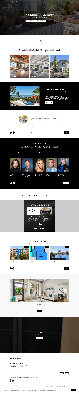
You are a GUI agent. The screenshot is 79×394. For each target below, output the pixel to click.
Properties (39, 2)
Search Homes (47, 2)
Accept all (73, 389)
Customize (67, 389)
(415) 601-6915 (61, 2)
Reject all (62, 389)
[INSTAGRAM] (63, 374)
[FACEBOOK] (61, 374)
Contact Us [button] (39, 339)
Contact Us (54, 2)
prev (11, 134)
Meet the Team (49, 102)
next (14, 134)
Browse (39, 312)
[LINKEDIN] (66, 374)
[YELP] (68, 374)
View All (66, 133)
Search (50, 20)
